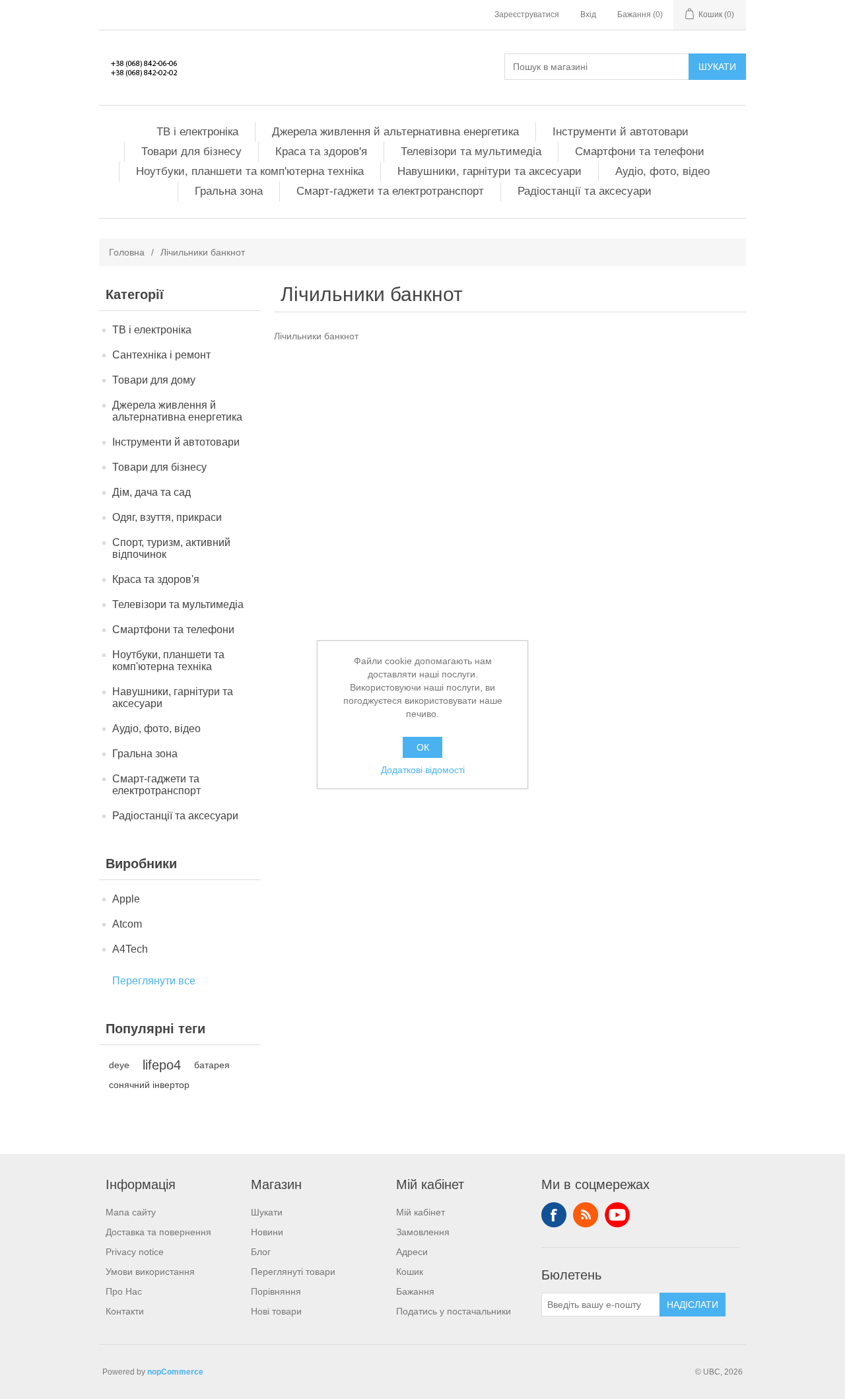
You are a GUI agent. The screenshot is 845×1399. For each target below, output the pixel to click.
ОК (423, 747)
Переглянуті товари (293, 1271)
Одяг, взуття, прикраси (167, 517)
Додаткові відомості (423, 770)
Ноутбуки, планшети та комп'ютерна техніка (250, 171)
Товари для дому (153, 380)
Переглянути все (153, 980)
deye (119, 1065)
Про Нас (124, 1291)
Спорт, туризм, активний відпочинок (171, 548)
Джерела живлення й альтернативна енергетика (395, 131)
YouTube (617, 1214)
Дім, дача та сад (151, 492)
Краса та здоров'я (321, 151)
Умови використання (150, 1271)
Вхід (588, 14)
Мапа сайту (131, 1212)
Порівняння (276, 1291)
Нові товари (276, 1311)
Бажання (415, 1291)
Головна (127, 252)
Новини (267, 1232)
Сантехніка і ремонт (161, 354)
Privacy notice (135, 1251)
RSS (585, 1214)
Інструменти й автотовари (621, 131)
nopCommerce (175, 1372)
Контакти (125, 1311)
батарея (212, 1065)
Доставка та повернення (158, 1232)
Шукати (717, 66)
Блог (261, 1251)
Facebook (553, 1214)
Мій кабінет (420, 1212)
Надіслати (692, 1304)
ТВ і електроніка (197, 131)
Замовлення (423, 1232)
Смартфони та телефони (639, 151)
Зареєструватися (526, 14)
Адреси (412, 1251)
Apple (126, 898)
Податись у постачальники (453, 1311)
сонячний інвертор (149, 1084)
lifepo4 (162, 1065)
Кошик (409, 1271)
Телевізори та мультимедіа (471, 151)
